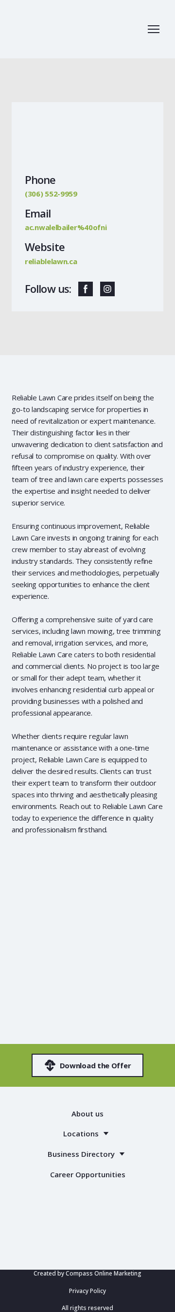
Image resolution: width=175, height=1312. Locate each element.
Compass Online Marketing (103, 1273)
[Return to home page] (54, 29)
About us (87, 1113)
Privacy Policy (87, 1291)
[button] (85, 289)
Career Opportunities (87, 1174)
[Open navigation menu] (153, 29)
